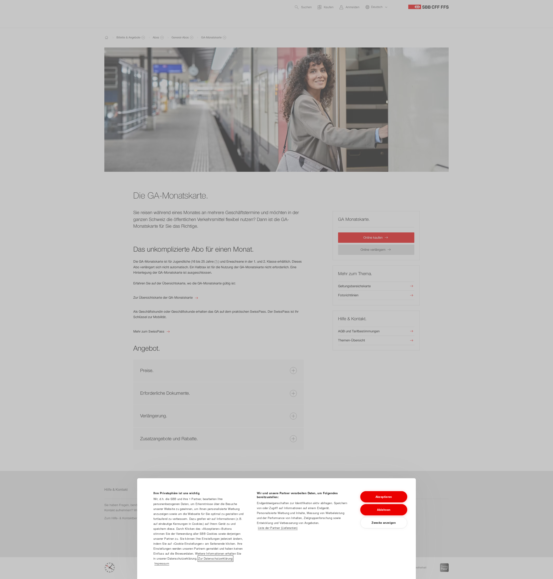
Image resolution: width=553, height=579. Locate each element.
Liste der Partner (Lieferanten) (278, 528)
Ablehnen (383, 510)
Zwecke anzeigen (384, 523)
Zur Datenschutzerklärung (215, 558)
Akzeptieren (383, 497)
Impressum (161, 563)
